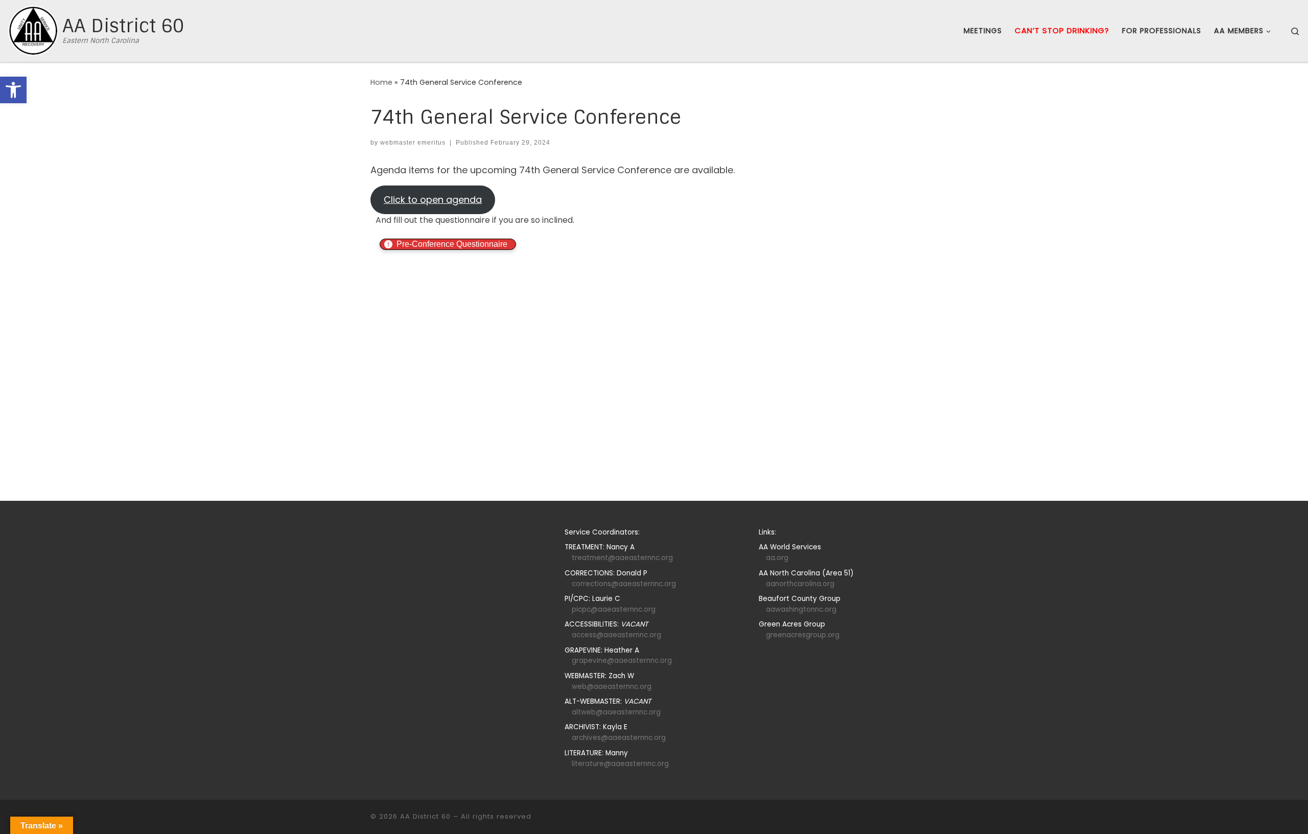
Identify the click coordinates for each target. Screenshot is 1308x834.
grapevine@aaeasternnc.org (622, 660)
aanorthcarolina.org (800, 584)
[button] (13, 90)
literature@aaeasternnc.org (620, 764)
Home (381, 82)
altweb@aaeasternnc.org (616, 712)
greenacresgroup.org (802, 635)
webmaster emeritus (413, 142)
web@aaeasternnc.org (611, 686)
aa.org (777, 558)
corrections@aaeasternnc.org (624, 584)
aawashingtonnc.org (801, 609)
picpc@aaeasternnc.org (614, 609)
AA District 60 (425, 816)
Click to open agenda (433, 199)
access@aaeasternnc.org (616, 635)
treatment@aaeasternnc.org (622, 558)
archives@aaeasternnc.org (619, 738)
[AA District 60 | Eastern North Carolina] (33, 30)
